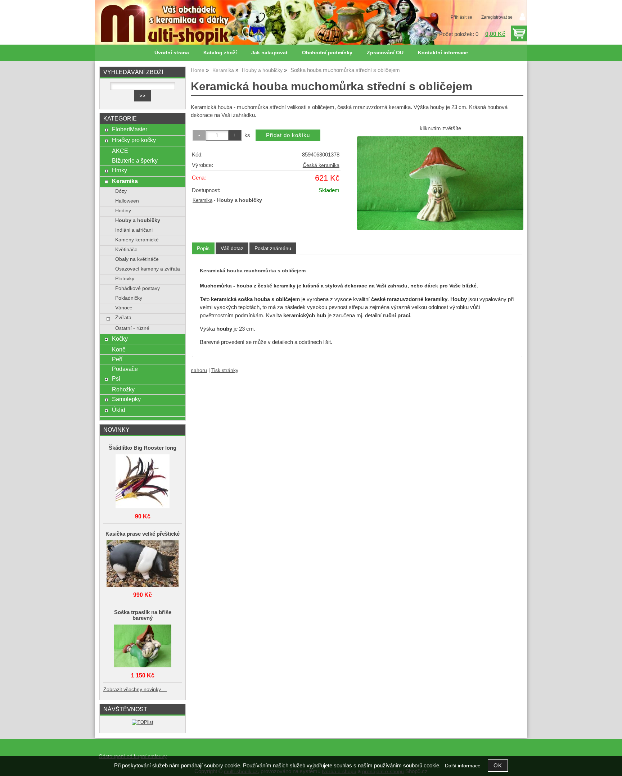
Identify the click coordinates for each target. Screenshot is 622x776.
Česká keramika (321, 165)
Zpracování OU (385, 52)
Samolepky (126, 399)
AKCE (120, 151)
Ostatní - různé (132, 328)
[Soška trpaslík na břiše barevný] (142, 646)
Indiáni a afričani (134, 230)
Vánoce (123, 307)
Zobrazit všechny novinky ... (135, 689)
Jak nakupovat (269, 52)
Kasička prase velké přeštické (142, 534)
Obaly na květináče (137, 259)
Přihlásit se (461, 17)
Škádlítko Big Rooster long (142, 448)
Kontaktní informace (443, 52)
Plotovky (124, 278)
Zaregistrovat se (497, 17)
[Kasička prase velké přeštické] (142, 564)
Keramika (202, 200)
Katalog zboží (220, 52)
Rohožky (123, 389)
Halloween (127, 201)
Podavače (125, 369)
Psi (116, 378)
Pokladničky (128, 298)
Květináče (126, 249)
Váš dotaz (232, 248)
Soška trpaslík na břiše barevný (142, 615)
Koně (119, 349)
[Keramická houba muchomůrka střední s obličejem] (440, 183)
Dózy (121, 191)
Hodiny (123, 210)
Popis (203, 248)
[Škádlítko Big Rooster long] (142, 481)
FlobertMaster (129, 129)
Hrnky (119, 170)
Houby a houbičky (137, 220)
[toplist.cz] (142, 722)
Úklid (118, 410)
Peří (117, 359)
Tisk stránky (224, 370)
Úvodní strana (171, 52)
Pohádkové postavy (137, 288)
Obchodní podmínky (327, 52)
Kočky (120, 338)
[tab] (203, 248)
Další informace (463, 765)
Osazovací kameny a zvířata (147, 269)
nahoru (199, 370)
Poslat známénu (272, 248)
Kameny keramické (137, 239)
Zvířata (123, 317)
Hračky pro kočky (134, 140)
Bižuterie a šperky (135, 160)
